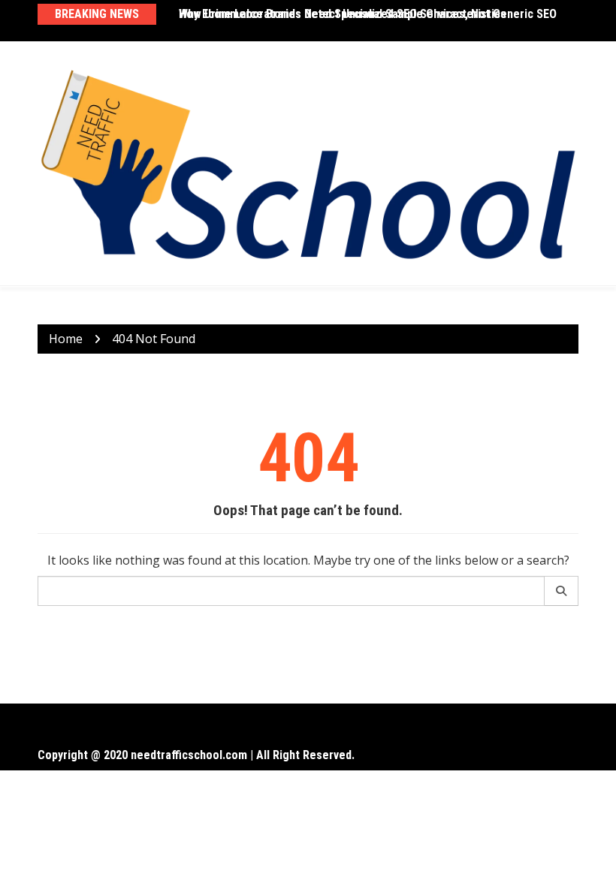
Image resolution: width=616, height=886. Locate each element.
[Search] (561, 591)
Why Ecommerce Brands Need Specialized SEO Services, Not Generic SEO (368, 14)
